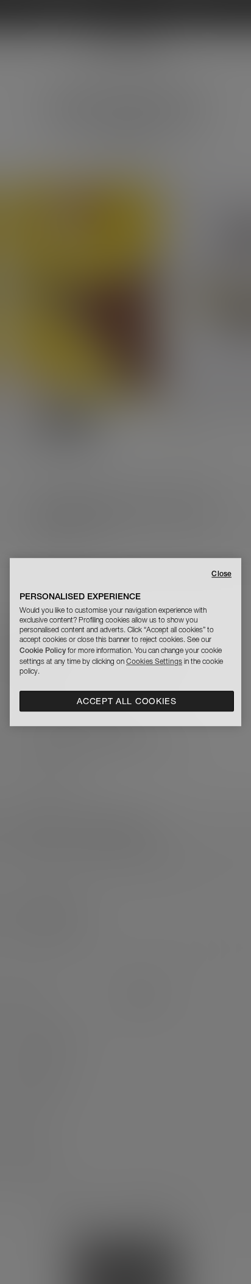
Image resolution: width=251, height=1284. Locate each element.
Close (221, 573)
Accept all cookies (127, 701)
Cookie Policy (42, 650)
